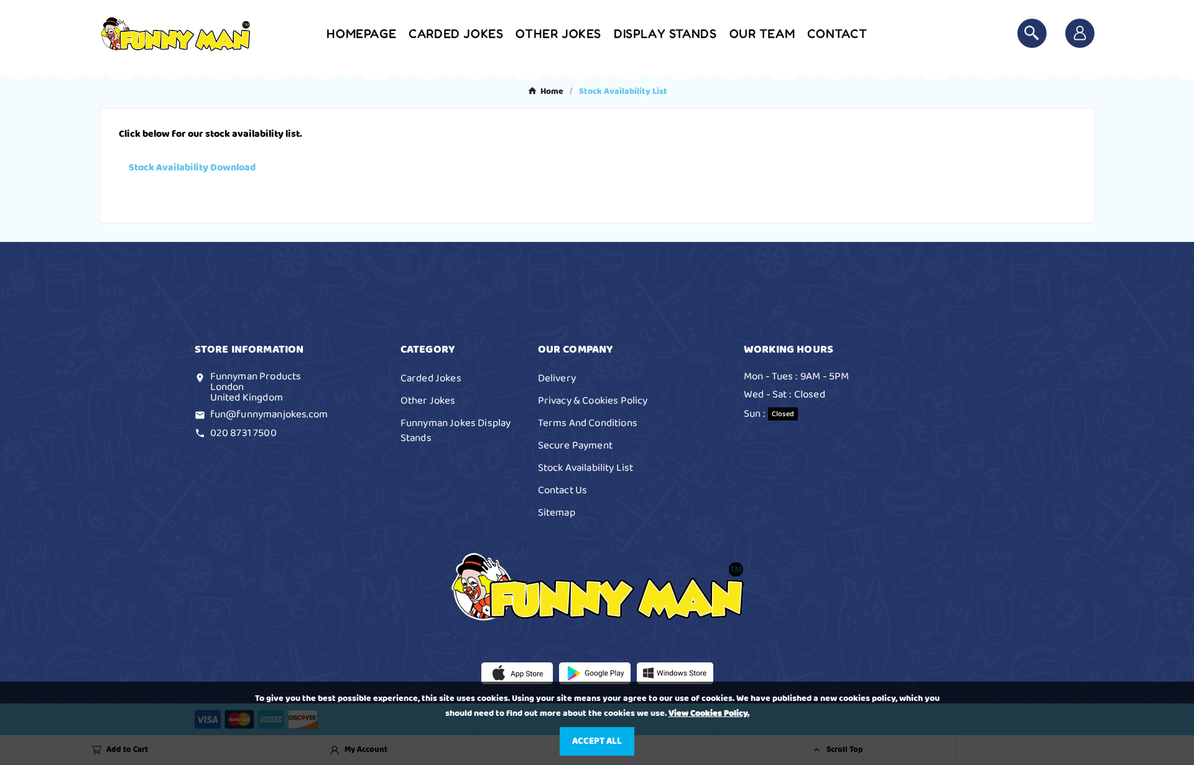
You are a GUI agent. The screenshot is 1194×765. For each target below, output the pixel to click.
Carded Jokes (430, 378)
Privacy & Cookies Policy (593, 400)
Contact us (563, 490)
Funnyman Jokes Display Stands (455, 430)
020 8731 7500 (243, 433)
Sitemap (556, 512)
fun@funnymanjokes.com (269, 414)
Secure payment (575, 445)
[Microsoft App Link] (675, 672)
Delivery (557, 378)
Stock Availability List (586, 467)
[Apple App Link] (517, 672)
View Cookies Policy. (709, 713)
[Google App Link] (595, 672)
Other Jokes (428, 400)
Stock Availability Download (192, 168)
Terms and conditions (587, 423)
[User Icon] (1079, 33)
